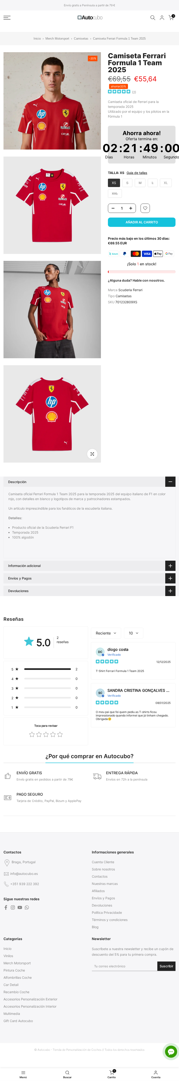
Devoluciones (102, 905)
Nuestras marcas (105, 884)
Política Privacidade (107, 912)
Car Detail (10, 985)
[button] (45, 669)
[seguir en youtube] (19, 907)
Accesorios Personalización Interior (29, 1006)
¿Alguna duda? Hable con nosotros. (136, 280)
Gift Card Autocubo (18, 1021)
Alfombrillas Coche (17, 977)
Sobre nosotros (103, 869)
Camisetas (81, 38)
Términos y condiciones (109, 920)
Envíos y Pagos (103, 898)
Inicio (37, 38)
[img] (119, 92)
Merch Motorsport (57, 38)
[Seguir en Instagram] (12, 907)
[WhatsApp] (26, 907)
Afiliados (98, 891)
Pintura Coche (14, 970)
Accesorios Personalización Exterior (30, 999)
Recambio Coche (16, 992)
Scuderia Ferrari (130, 290)
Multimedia (11, 1014)
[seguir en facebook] (5, 907)
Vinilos (8, 956)
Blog (95, 927)
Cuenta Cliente (103, 862)
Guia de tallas (137, 173)
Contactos (99, 876)
